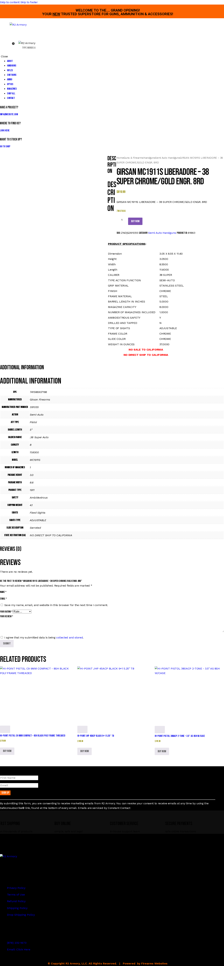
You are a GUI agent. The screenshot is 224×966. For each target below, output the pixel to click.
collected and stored (69, 637)
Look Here (5, 130)
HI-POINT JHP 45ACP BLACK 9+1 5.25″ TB (95, 736)
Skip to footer (29, 2)
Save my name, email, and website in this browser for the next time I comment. (56, 605)
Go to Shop (5, 146)
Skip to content (10, 2)
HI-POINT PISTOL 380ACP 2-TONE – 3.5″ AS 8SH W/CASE (180, 736)
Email (3, 598)
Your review (6, 616)
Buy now (135, 221)
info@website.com (9, 114)
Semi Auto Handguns (167, 157)
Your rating (6, 611)
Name (3, 592)
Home (120, 157)
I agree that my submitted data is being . (43, 637)
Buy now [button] (7, 751)
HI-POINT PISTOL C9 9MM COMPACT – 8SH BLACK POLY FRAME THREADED (32, 735)
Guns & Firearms (133, 157)
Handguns (149, 157)
